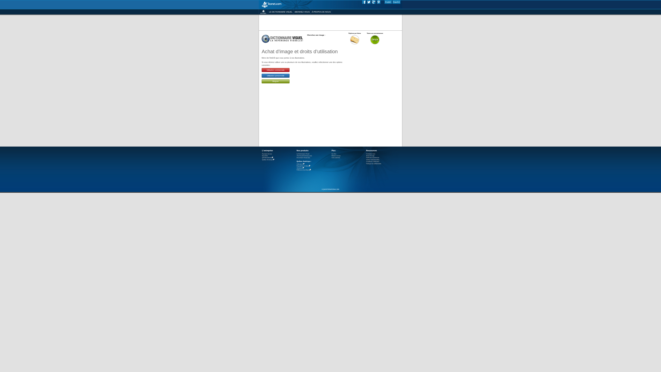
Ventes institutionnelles (372, 160)
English (388, 2)
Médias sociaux (336, 156)
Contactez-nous (370, 154)
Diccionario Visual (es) (303, 157)
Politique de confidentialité (373, 163)
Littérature (299, 164)
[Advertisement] (330, 22)
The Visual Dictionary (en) (304, 156)
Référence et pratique (303, 170)
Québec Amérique (267, 160)
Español (396, 2)
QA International (266, 158)
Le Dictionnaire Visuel (303, 154)
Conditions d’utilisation (372, 161)
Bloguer (275, 81)
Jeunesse (299, 168)
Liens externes (336, 157)
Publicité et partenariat (372, 157)
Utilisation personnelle (275, 76)
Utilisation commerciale (276, 70)
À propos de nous (267, 154)
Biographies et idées (302, 166)
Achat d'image (370, 156)
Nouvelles (265, 156)
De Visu (334, 154)
